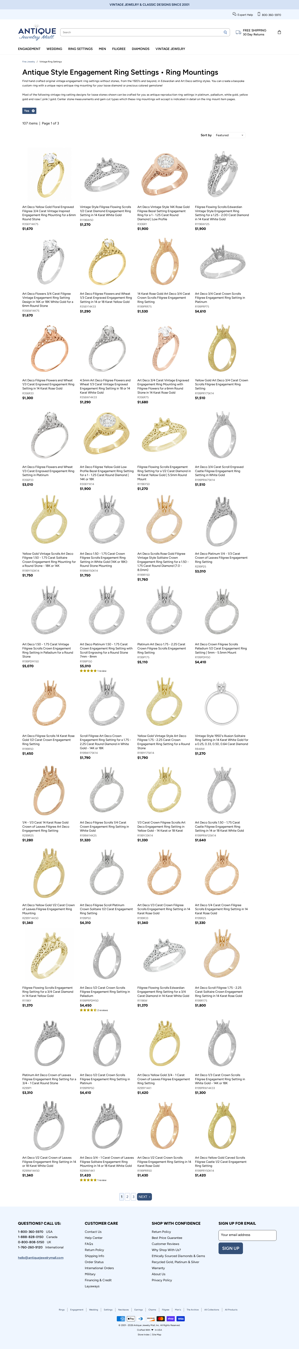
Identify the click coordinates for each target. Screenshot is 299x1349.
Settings (108, 1309)
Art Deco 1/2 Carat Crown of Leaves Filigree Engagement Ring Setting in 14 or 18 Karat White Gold (49, 1162)
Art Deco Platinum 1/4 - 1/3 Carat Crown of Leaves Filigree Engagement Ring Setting (221, 558)
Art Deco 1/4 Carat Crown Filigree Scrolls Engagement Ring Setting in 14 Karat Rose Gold (221, 909)
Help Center (93, 1238)
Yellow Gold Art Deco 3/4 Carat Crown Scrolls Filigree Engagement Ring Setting (221, 384)
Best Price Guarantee (167, 1238)
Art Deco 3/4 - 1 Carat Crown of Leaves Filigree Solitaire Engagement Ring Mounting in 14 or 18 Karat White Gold (107, 1162)
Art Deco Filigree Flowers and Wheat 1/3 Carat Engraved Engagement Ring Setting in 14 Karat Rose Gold (48, 384)
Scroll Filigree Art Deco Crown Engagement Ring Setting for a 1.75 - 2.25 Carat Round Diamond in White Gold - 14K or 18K (105, 742)
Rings (62, 1309)
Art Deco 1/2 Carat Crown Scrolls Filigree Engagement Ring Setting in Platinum (105, 1079)
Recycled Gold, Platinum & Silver (175, 1262)
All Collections (211, 1309)
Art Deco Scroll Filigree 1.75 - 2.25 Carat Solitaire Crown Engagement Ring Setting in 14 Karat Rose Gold (219, 992)
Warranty (158, 1268)
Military (90, 1274)
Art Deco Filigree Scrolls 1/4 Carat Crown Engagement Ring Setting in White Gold (104, 826)
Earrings (138, 1309)
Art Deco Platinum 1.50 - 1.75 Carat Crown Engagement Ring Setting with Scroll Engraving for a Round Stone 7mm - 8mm (106, 650)
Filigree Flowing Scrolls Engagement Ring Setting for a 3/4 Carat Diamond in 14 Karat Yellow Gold (47, 992)
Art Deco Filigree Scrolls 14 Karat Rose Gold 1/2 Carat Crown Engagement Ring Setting (48, 740)
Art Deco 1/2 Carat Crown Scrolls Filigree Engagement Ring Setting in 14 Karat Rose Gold (164, 1162)
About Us (159, 1274)
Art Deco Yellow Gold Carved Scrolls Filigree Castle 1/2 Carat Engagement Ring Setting (221, 1162)
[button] (89, 670)
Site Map (156, 1334)
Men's (178, 1309)
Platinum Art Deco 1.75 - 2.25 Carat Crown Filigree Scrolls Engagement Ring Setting (161, 648)
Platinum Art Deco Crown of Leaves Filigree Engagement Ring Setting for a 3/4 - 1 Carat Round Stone (49, 1079)
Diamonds (141, 49)
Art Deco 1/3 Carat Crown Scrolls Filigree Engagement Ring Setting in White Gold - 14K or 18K (220, 1079)
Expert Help (244, 14)
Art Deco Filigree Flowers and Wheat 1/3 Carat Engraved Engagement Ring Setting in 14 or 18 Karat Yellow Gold (106, 298)
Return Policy (94, 1250)
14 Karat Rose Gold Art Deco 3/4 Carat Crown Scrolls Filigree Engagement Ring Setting (163, 298)
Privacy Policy (162, 1280)
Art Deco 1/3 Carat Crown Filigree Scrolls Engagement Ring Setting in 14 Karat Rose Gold (163, 909)
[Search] (225, 32)
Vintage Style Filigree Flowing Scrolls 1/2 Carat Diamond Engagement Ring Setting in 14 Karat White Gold (105, 211)
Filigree (119, 49)
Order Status (94, 1262)
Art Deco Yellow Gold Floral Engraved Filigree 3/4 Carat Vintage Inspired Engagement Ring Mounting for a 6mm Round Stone (49, 213)
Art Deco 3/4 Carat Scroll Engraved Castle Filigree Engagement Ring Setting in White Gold (219, 471)
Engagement (29, 49)
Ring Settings (80, 49)
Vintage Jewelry (170, 49)
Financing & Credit (98, 1280)
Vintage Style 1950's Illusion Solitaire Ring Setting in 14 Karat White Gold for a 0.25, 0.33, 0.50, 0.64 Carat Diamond (221, 740)
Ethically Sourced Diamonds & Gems (178, 1256)
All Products (231, 1309)
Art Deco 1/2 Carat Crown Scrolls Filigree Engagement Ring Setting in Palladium (105, 992)
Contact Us (93, 1232)
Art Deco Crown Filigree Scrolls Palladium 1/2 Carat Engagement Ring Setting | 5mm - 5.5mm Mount (221, 648)
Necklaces (123, 1309)
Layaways (92, 1286)
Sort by (206, 135)
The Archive (193, 1309)
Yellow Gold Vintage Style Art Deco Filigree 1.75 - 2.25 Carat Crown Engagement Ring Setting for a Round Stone (163, 742)
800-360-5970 (271, 15)
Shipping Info (94, 1256)
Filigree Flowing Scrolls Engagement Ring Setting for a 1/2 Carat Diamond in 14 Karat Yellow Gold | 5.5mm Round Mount (164, 473)
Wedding (54, 49)
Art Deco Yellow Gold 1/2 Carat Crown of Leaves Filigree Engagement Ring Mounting (48, 909)
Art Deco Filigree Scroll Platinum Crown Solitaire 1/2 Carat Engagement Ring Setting (106, 909)
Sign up (230, 1248)
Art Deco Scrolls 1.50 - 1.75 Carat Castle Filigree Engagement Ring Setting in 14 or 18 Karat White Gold (219, 826)
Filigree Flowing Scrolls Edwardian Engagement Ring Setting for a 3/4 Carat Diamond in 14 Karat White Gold (163, 992)
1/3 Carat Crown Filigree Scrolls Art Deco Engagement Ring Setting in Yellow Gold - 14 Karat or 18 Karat (161, 826)
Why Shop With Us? (166, 1250)
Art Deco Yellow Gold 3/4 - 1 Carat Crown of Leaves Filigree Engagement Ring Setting (163, 1079)
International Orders (99, 1268)
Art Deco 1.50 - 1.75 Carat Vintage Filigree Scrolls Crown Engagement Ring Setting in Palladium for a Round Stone (47, 650)
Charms (152, 1309)
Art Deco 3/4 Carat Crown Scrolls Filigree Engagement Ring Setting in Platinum (220, 298)
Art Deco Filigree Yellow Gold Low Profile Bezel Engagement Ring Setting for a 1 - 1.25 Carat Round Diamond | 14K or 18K (107, 473)
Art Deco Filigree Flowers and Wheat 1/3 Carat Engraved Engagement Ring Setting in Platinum (48, 471)
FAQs (89, 1244)
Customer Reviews (165, 1244)
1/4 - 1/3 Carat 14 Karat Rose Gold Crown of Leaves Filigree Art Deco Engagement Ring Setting (45, 826)
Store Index (144, 1334)
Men (102, 49)
